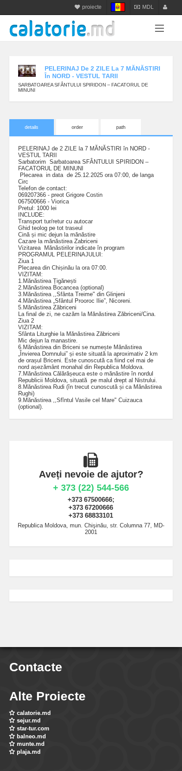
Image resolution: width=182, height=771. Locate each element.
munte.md (31, 744)
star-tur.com (33, 728)
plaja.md (29, 751)
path (120, 127)
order (77, 127)
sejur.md (29, 720)
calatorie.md (34, 713)
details (31, 127)
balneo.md (31, 736)
